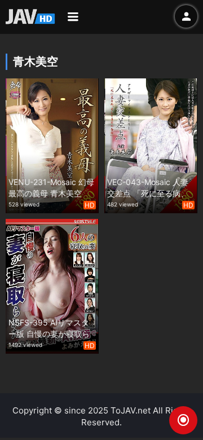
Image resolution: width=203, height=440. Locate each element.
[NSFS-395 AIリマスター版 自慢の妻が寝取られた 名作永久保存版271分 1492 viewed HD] (52, 285)
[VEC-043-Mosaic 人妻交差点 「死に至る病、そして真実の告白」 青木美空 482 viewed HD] (150, 145)
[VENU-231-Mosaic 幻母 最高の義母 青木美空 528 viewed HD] (52, 145)
